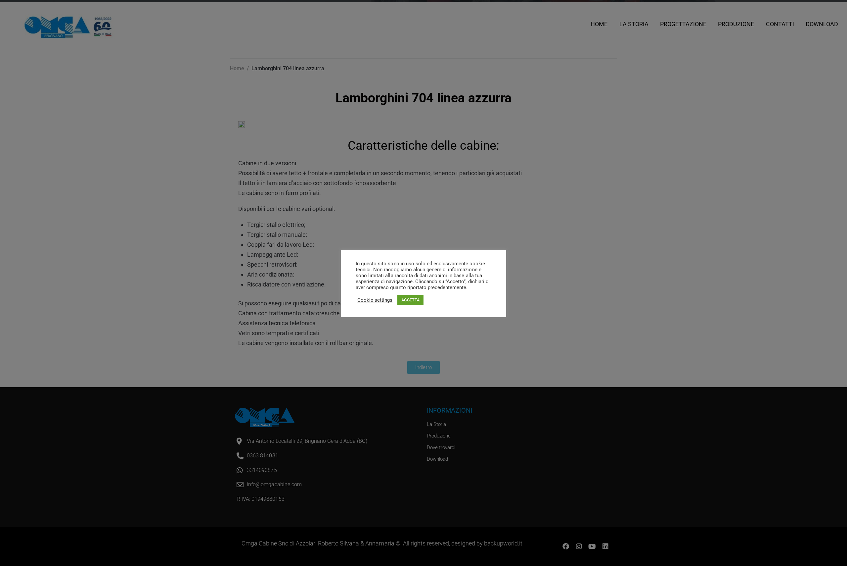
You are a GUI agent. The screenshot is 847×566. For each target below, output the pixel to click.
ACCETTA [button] (410, 299)
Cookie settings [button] (374, 300)
